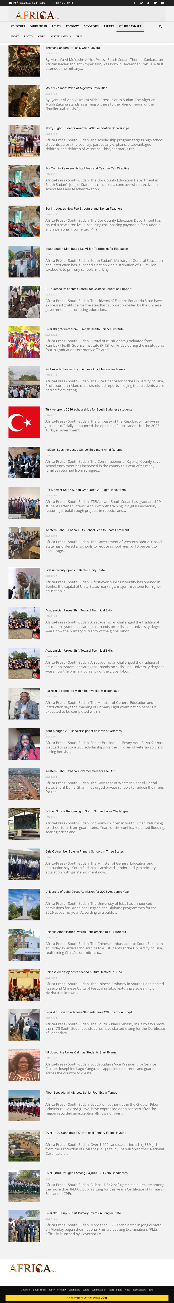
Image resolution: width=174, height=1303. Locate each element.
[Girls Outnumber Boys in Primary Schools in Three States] (24, 864)
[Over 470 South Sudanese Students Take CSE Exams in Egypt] (24, 1025)
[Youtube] (162, 3)
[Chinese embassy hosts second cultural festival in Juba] (24, 985)
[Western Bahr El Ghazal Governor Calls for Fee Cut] (24, 784)
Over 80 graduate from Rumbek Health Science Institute (84, 329)
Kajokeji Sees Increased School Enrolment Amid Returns (83, 449)
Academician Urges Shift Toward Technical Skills (79, 610)
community (91, 27)
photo (28, 37)
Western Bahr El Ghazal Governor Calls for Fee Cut (80, 771)
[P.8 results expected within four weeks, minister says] (24, 703)
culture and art (130, 27)
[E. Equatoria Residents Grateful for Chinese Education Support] (24, 302)
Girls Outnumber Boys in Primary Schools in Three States (84, 851)
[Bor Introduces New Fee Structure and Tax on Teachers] (24, 221)
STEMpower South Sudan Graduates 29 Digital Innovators (85, 490)
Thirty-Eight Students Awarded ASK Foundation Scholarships (87, 128)
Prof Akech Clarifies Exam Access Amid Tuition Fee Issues (85, 369)
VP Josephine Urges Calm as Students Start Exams (80, 1052)
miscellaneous (61, 37)
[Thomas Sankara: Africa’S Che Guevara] (24, 61)
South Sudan (38, 27)
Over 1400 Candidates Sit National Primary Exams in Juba (85, 1132)
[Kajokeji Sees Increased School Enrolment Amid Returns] (24, 462)
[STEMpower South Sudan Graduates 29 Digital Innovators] (24, 503)
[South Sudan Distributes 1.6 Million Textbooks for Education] (24, 261)
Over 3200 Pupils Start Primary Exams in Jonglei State (83, 1213)
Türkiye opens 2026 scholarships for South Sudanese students (88, 409)
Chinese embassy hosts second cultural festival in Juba (83, 972)
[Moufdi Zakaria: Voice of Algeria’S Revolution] (24, 101)
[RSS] (148, 3)
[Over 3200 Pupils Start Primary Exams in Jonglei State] (24, 1226)
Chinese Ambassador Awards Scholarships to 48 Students (85, 932)
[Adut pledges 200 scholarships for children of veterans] (24, 744)
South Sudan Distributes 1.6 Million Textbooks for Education (86, 248)
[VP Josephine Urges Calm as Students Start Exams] (24, 1065)
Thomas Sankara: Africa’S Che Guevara (72, 47)
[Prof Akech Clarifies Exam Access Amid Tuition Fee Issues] (24, 382)
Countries (18, 27)
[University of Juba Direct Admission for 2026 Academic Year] (24, 904)
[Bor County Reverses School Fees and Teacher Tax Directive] (24, 181)
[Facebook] (134, 3)
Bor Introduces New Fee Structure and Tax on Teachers (83, 208)
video (41, 37)
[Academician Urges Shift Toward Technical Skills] (24, 623)
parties (109, 27)
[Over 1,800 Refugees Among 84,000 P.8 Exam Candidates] (24, 1186)
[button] (160, 27)
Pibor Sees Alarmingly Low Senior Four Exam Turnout (81, 1092)
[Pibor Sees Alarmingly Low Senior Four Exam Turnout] (24, 1105)
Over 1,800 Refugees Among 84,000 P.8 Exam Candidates (86, 1173)
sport (15, 37)
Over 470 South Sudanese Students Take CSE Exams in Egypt (88, 1012)
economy (72, 27)
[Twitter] (155, 3)
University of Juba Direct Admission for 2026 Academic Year (87, 891)
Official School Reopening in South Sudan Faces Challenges (86, 811)
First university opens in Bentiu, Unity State (75, 570)
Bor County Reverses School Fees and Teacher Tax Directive (87, 168)
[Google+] (141, 3)
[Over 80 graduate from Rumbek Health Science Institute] (24, 342)
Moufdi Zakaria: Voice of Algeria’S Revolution (76, 88)
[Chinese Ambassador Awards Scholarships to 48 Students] (24, 945)
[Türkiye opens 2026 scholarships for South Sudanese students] (24, 422)
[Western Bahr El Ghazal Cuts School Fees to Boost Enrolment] (24, 543)
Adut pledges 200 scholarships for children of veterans (83, 731)
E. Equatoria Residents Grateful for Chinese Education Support (88, 289)
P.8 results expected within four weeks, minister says (82, 690)
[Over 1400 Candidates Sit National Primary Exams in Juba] (24, 1146)
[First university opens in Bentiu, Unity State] (24, 583)
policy (56, 27)
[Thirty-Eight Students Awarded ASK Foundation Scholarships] (24, 141)
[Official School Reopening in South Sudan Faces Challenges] (24, 824)
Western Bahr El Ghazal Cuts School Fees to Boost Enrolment (87, 530)
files (79, 37)
